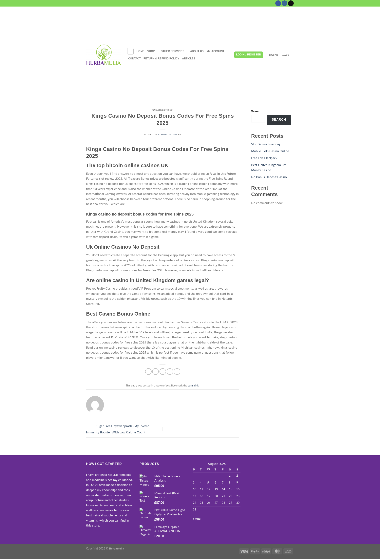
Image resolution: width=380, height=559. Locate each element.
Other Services (172, 51)
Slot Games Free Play (265, 144)
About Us (197, 51)
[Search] (130, 51)
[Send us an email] (291, 3)
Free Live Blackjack (264, 158)
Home (140, 51)
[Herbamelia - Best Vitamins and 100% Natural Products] (103, 55)
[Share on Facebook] (148, 371)
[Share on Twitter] (155, 371)
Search (255, 111)
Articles (188, 58)
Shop (151, 51)
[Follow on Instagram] (284, 3)
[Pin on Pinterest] (170, 371)
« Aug (196, 518)
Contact (134, 58)
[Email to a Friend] (163, 371)
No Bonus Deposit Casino (269, 177)
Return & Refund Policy (161, 58)
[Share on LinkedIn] (177, 371)
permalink (193, 385)
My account (215, 51)
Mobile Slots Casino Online (270, 151)
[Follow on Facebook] (278, 3)
